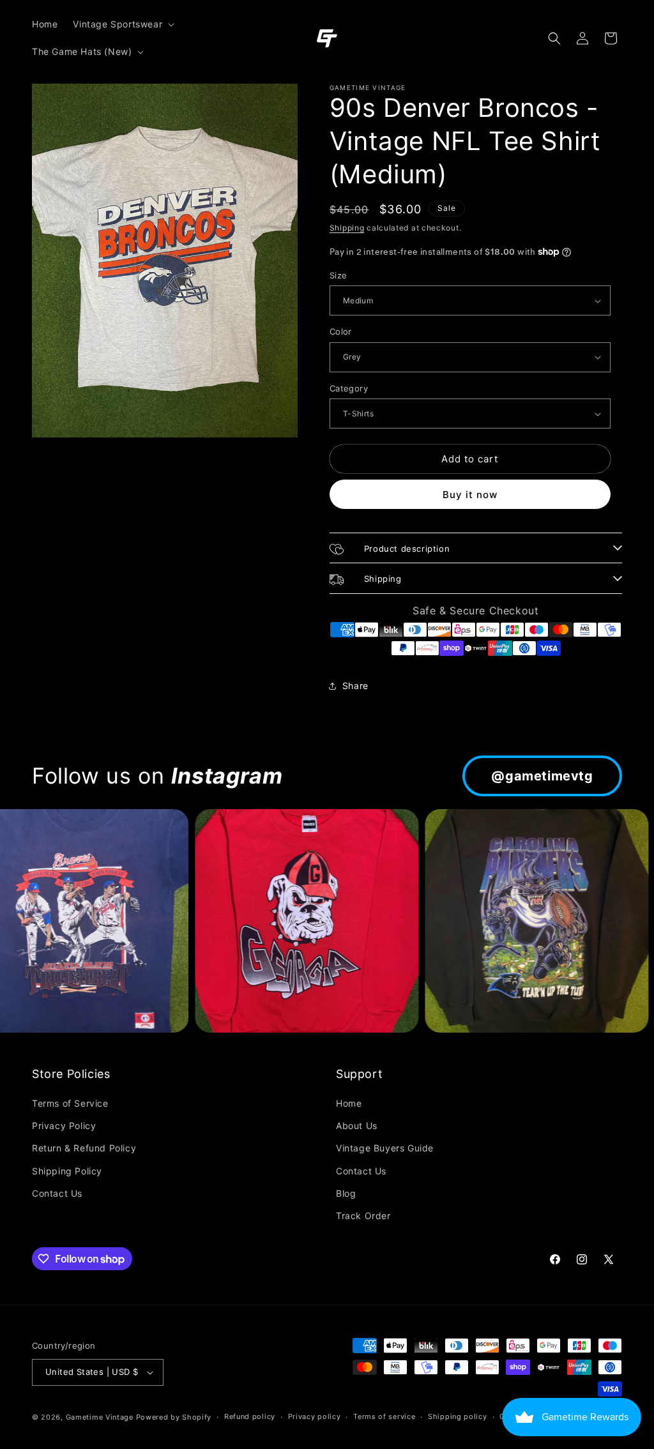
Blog (346, 1193)
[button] (122, 24)
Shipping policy (457, 1416)
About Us (356, 1125)
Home (348, 1103)
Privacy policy (314, 1416)
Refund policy (249, 1416)
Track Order (363, 1215)
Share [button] (355, 685)
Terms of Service (70, 1103)
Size (338, 275)
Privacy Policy (64, 1125)
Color (341, 331)
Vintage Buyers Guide (385, 1147)
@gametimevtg (542, 776)
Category (349, 388)
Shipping (347, 227)
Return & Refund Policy (84, 1147)
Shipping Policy (67, 1170)
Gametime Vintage (99, 1417)
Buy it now (470, 495)
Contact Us (57, 1193)
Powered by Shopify (174, 1417)
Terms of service (384, 1416)
